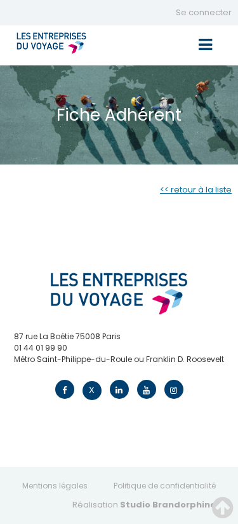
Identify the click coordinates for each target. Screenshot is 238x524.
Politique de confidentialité (165, 485)
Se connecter (204, 12)
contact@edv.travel (52, 370)
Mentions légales (55, 485)
